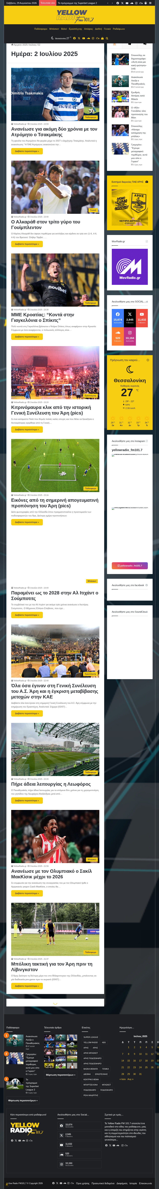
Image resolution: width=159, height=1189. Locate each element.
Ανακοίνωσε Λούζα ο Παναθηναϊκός (138, 80)
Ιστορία (133, 1183)
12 (152, 1054)
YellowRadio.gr (20, 124)
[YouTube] (20, 1141)
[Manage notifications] (6, 1184)
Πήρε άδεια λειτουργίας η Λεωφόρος (51, 784)
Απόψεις (88, 29)
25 (146, 1067)
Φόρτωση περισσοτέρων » (23, 1100)
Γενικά (107, 29)
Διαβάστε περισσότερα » (27, 151)
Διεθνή (98, 29)
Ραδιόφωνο (119, 29)
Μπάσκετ (54, 29)
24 (140, 1067)
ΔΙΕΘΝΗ (87, 1074)
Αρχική (17, 44)
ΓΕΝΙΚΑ (105, 1069)
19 (152, 1060)
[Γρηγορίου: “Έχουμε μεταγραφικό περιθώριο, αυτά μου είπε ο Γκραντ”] (120, 149)
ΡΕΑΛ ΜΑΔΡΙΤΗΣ (91, 1095)
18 (146, 1060)
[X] (16, 1141)
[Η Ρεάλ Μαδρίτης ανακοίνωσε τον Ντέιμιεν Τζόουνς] (72, 1065)
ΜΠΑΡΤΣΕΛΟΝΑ (91, 1085)
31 (140, 1074)
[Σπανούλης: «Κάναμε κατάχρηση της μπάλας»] (120, 130)
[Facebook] (12, 1141)
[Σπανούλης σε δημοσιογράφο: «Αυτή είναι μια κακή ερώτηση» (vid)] (120, 59)
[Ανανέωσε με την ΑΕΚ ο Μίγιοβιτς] (49, 1065)
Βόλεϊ (64, 29)
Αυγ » (130, 1079)
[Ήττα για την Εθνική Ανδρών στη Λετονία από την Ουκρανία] (61, 1059)
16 (134, 1060)
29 (128, 1074)
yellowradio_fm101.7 (127, 450)
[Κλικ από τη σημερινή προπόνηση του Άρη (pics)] (72, 1059)
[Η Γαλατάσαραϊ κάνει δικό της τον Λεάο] (61, 1065)
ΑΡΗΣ (86, 1048)
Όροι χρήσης (82, 1183)
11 (146, 1054)
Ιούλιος (32, 44)
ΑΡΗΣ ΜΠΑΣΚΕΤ (91, 1053)
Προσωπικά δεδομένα (103, 1183)
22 (128, 1067)
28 (122, 1074)
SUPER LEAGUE (91, 1037)
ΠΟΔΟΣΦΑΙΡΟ (90, 1090)
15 (128, 1060)
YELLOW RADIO (91, 1042)
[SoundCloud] (23, 1141)
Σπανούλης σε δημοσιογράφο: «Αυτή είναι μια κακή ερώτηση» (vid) (138, 62)
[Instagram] (27, 1141)
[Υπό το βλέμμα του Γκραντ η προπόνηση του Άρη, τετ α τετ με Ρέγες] (72, 1052)
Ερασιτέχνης (75, 29)
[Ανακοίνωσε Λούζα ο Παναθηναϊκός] (120, 81)
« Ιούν (123, 1079)
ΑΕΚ (104, 1042)
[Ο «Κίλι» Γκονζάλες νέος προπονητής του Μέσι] (120, 112)
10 (140, 1054)
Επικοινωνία (145, 1183)
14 (122, 1060)
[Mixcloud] (31, 1141)
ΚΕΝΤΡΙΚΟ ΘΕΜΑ (91, 1079)
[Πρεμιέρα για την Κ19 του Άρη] (61, 1052)
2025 (25, 44)
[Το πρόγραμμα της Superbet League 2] (14, 1083)
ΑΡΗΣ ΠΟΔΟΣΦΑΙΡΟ (92, 1058)
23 (134, 1067)
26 (152, 1067)
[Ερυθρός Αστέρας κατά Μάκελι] (120, 96)
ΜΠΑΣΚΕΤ (106, 1085)
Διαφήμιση (122, 1183)
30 (134, 1074)
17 (140, 1060)
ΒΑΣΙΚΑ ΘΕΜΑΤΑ (91, 1069)
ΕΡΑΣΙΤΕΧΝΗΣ (101, 1074)
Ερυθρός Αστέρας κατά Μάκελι (138, 95)
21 (122, 1067)
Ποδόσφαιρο (40, 29)
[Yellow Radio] (79, 16)
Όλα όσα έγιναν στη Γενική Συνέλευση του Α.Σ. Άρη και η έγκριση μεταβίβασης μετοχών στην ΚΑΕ (54, 691)
